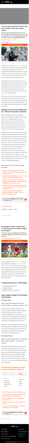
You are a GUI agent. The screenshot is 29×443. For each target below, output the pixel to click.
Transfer (15, 209)
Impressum (21, 429)
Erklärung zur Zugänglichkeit (8, 436)
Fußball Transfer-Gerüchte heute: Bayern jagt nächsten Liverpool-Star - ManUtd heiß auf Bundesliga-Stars (14, 187)
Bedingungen (4, 431)
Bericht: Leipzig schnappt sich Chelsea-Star (14, 392)
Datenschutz (4, 434)
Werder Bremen (18, 65)
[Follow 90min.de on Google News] (26, 200)
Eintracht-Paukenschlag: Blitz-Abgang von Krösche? (13, 402)
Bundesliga (10, 209)
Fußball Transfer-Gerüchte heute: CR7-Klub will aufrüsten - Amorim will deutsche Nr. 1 (15, 176)
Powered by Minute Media (11, 441)
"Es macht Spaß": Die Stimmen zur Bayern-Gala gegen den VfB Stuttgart (13, 406)
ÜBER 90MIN (4, 429)
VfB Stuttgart (7, 266)
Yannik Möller (7, 39)
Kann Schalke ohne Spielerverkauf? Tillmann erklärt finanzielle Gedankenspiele (14, 395)
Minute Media (21, 434)
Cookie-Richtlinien (23, 431)
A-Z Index (20, 436)
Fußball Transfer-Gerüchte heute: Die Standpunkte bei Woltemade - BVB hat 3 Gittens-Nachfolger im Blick (13, 192)
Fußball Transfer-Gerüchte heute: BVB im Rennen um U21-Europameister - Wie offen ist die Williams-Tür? (14, 172)
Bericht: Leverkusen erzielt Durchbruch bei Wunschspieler (13, 399)
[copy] (10, 42)
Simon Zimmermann (8, 238)
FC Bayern (20, 264)
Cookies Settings (5, 438)
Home (2, 215)
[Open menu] (2, 2)
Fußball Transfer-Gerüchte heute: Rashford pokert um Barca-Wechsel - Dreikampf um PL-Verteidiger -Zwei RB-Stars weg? (15, 181)
